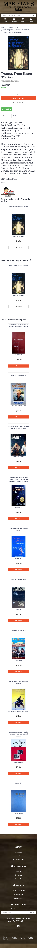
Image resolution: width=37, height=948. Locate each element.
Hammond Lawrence (18, 456)
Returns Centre (18, 898)
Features (16, 116)
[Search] (34, 15)
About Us (18, 871)
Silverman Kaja (18, 762)
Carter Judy (18, 507)
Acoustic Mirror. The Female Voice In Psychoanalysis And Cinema (18, 734)
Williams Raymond (18, 236)
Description (6, 116)
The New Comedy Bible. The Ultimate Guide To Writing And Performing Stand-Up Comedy (18, 479)
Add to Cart (19, 98)
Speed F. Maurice (18, 813)
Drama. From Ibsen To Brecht (12, 32)
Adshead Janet (19, 558)
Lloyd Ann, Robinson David (18, 405)
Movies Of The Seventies (18, 375)
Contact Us (18, 879)
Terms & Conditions (18, 890)
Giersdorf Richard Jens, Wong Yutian (18, 711)
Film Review (18, 783)
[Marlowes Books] (18, 6)
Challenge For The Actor (18, 579)
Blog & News (18, 875)
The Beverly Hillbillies (18, 630)
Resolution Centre (18, 859)
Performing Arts (12, 27)
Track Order (18, 856)
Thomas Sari (18, 354)
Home (3, 27)
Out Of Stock (18, 247)
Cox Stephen (18, 660)
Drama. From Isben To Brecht (18, 206)
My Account (18, 852)
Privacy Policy (18, 894)
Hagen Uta (18, 609)
